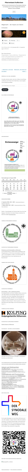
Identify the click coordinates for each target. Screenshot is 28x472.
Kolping (11, 379)
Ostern (20, 380)
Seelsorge (16, 385)
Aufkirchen (6, 369)
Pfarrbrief (14, 382)
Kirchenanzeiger (12, 214)
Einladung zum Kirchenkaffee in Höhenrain (11, 250)
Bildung (15, 369)
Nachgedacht (14, 380)
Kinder (12, 377)
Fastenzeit (4, 371)
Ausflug (12, 369)
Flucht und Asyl (14, 371)
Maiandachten (23, 379)
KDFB (8, 377)
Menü (14, 11)
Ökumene (11, 388)
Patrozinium (4, 382)
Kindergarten (18, 377)
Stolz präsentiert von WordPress (16, 469)
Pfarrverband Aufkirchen (14, 2)
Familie (14, 370)
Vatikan (11, 386)
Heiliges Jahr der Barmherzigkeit (10, 376)
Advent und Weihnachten (10, 367)
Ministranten (5, 380)
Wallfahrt (15, 386)
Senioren (21, 385)
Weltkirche (5, 388)
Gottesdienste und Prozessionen (13, 374)
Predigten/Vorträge (6, 385)
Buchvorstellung (20, 369)
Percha (9, 382)
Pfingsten (15, 384)
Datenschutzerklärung (5, 469)
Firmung (9, 371)
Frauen (19, 371)
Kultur (19, 379)
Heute (9, 193)
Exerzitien (10, 370)
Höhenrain (21, 376)
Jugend (4, 377)
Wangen (21, 387)
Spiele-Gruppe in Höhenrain (8, 324)
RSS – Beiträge (10, 461)
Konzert (16, 379)
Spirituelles (5, 387)
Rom (13, 385)
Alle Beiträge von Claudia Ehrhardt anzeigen (10, 59)
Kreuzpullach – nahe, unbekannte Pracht (11, 291)
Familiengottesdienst (20, 370)
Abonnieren (5, 89)
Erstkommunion (5, 370)
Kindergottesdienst (5, 379)
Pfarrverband (7, 384)
